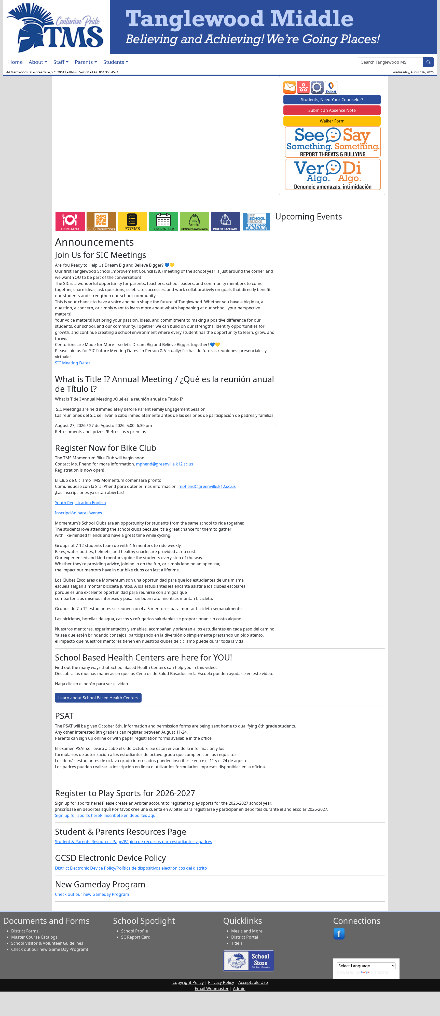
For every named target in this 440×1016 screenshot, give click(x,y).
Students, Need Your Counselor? (332, 99)
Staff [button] (58, 62)
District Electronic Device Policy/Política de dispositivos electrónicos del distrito (131, 868)
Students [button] (113, 62)
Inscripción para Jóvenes (78, 513)
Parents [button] (84, 62)
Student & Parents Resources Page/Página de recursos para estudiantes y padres (133, 841)
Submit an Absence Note (332, 110)
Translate (379, 972)
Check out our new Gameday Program (92, 894)
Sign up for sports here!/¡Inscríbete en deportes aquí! (106, 815)
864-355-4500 (79, 72)
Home (15, 62)
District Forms (24, 931)
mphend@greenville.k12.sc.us (164, 464)
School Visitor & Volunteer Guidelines (47, 943)
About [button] (36, 62)
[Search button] (428, 62)
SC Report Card (135, 937)
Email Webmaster (212, 988)
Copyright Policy (188, 982)
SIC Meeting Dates (72, 363)
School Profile (134, 931)
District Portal (244, 937)
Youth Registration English (80, 502)
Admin (239, 988)
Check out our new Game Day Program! (49, 949)
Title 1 (237, 943)
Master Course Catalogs (34, 937)
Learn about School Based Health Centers (98, 698)
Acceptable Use (253, 982)
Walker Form (332, 121)
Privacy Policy (221, 982)
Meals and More (247, 931)
